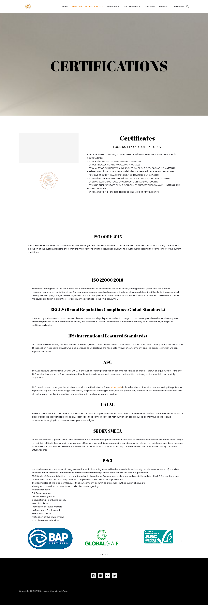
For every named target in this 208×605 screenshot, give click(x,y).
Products (112, 6)
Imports (163, 6)
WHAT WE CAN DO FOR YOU (86, 6)
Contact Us (178, 6)
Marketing (150, 6)
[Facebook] (93, 575)
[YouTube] (107, 575)
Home (65, 6)
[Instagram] (100, 575)
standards (116, 387)
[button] (187, 6)
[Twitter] (114, 575)
